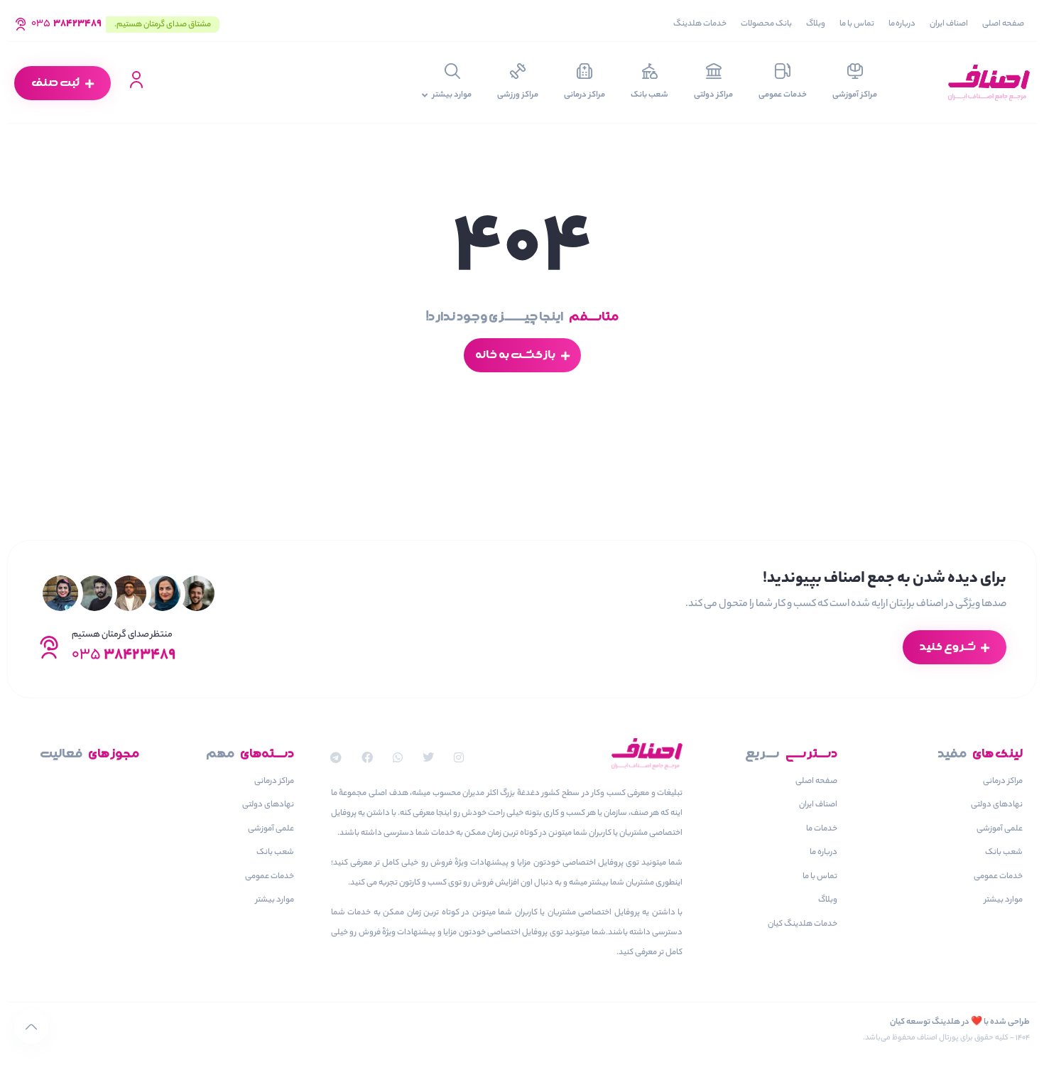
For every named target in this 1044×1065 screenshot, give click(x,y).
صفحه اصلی (1003, 24)
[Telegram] (336, 757)
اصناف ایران (949, 24)
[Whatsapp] (397, 757)
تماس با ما (856, 24)
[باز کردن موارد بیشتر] (424, 96)
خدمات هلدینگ (700, 24)
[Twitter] (427, 757)
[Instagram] (459, 757)
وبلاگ (815, 24)
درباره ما (902, 24)
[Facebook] (366, 757)
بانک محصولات (766, 24)
